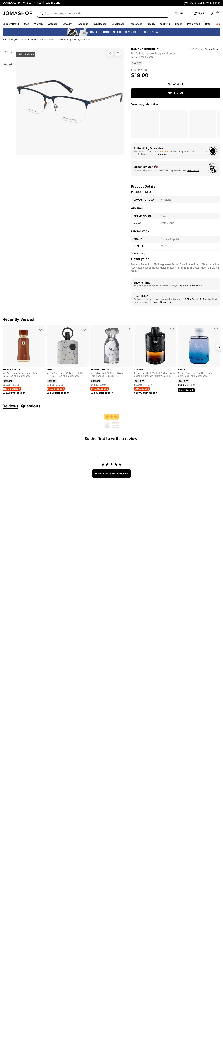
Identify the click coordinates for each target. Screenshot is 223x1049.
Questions (30, 406)
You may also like (144, 104)
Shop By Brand (11, 23)
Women (38, 23)
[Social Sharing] (110, 53)
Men (26, 23)
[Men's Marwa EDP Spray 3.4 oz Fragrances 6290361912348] (128, 329)
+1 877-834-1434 (192, 299)
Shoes (178, 23)
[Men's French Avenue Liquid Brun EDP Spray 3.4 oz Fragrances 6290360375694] (40, 329)
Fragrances (135, 23)
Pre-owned (193, 23)
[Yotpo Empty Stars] (196, 49)
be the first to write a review (111, 473)
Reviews (10, 406)
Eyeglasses (118, 23)
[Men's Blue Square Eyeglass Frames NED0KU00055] (118, 53)
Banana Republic (31, 39)
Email (206, 299)
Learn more (162, 154)
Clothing (165, 23)
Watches (52, 23)
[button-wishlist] (211, 13)
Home (5, 39)
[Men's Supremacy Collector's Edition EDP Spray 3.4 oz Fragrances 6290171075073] (84, 329)
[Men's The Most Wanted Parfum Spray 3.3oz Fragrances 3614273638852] (172, 329)
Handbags (82, 23)
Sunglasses (99, 23)
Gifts (207, 23)
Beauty (151, 23)
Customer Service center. (162, 302)
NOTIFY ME (176, 93)
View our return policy (190, 285)
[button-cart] (218, 13)
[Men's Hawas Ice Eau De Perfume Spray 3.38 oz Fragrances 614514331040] (216, 329)
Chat (214, 299)
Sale (218, 23)
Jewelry (67, 23)
